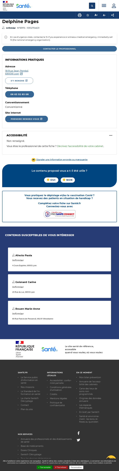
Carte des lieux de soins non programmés (88, 391)
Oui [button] (52, 180)
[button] (59, 159)
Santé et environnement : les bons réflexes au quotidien (89, 419)
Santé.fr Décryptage (31, 454)
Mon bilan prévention (90, 377)
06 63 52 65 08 (19, 94)
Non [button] (69, 180)
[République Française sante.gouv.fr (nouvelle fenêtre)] (25, 356)
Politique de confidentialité (57, 404)
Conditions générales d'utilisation (60, 388)
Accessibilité (17, 135)
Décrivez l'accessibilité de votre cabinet (80, 146)
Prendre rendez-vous (25, 119)
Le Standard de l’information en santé (30, 392)
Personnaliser (76, 467)
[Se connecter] (114, 5)
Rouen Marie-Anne (27, 308)
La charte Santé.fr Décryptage (30, 399)
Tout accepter (45, 467)
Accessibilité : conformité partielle (61, 382)
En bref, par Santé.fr (89, 412)
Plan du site (27, 409)
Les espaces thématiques (85, 406)
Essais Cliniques (29, 450)
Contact (25, 405)
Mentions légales (58, 398)
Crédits (53, 394)
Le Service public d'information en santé (29, 380)
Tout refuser (61, 467)
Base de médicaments (32, 446)
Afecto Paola (23, 255)
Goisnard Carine (25, 282)
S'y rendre (17, 81)
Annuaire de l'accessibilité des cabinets (90, 383)
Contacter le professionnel (59, 49)
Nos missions (27, 387)
